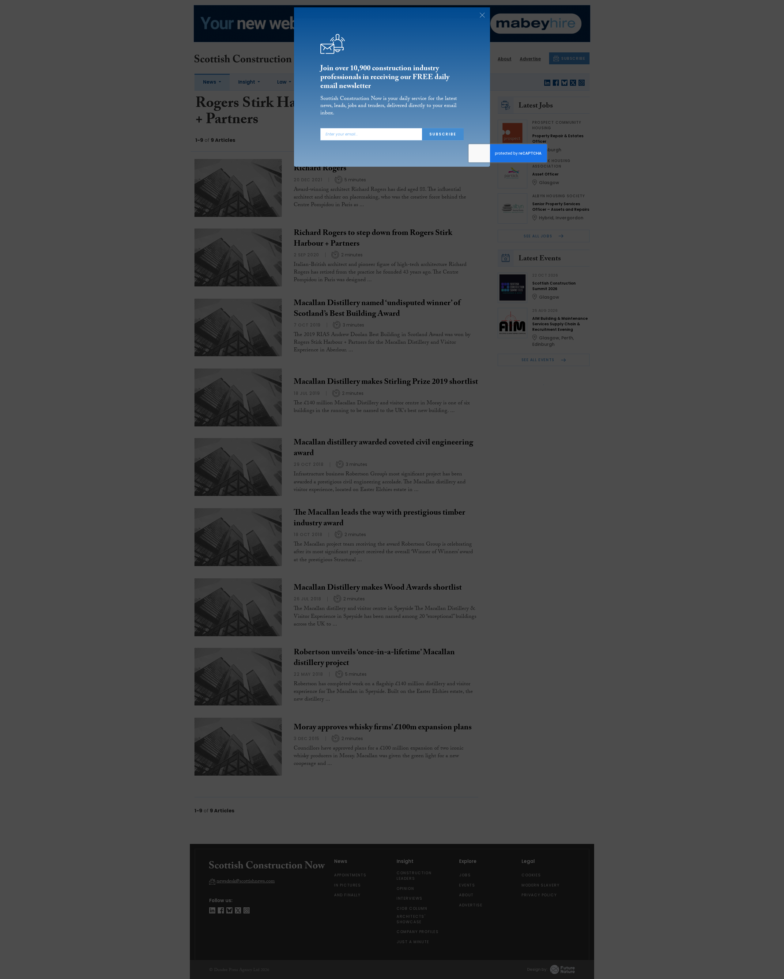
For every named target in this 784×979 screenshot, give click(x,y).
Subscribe (442, 135)
